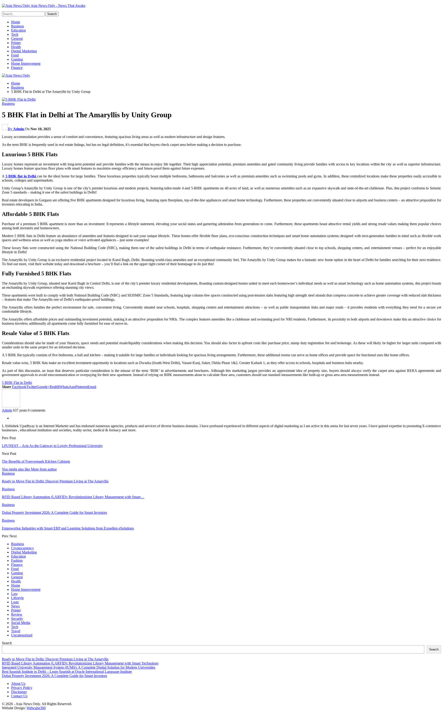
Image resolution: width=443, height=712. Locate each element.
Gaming (17, 59)
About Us (18, 684)
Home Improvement (25, 63)
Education (18, 30)
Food (15, 55)
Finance (17, 68)
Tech (14, 34)
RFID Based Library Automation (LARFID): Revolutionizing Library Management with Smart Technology (80, 663)
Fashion (17, 560)
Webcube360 (36, 708)
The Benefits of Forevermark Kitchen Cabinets (36, 461)
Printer (16, 43)
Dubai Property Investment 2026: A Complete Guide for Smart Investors (54, 676)
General (17, 39)
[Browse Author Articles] (11, 406)
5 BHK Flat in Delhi (17, 383)
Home (15, 22)
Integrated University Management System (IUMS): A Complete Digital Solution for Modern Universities (78, 667)
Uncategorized (21, 635)
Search (7, 643)
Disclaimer (19, 692)
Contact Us (19, 696)
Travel (15, 631)
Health (16, 47)
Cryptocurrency (22, 548)
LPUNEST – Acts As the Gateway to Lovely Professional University (52, 446)
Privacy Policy (21, 688)
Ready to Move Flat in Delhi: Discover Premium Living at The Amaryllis (55, 659)
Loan (15, 602)
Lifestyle (17, 598)
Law (14, 594)
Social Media (20, 623)
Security (17, 619)
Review (16, 614)
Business (17, 26)
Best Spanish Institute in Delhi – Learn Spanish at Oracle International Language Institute (67, 672)
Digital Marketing (24, 51)
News (15, 606)
